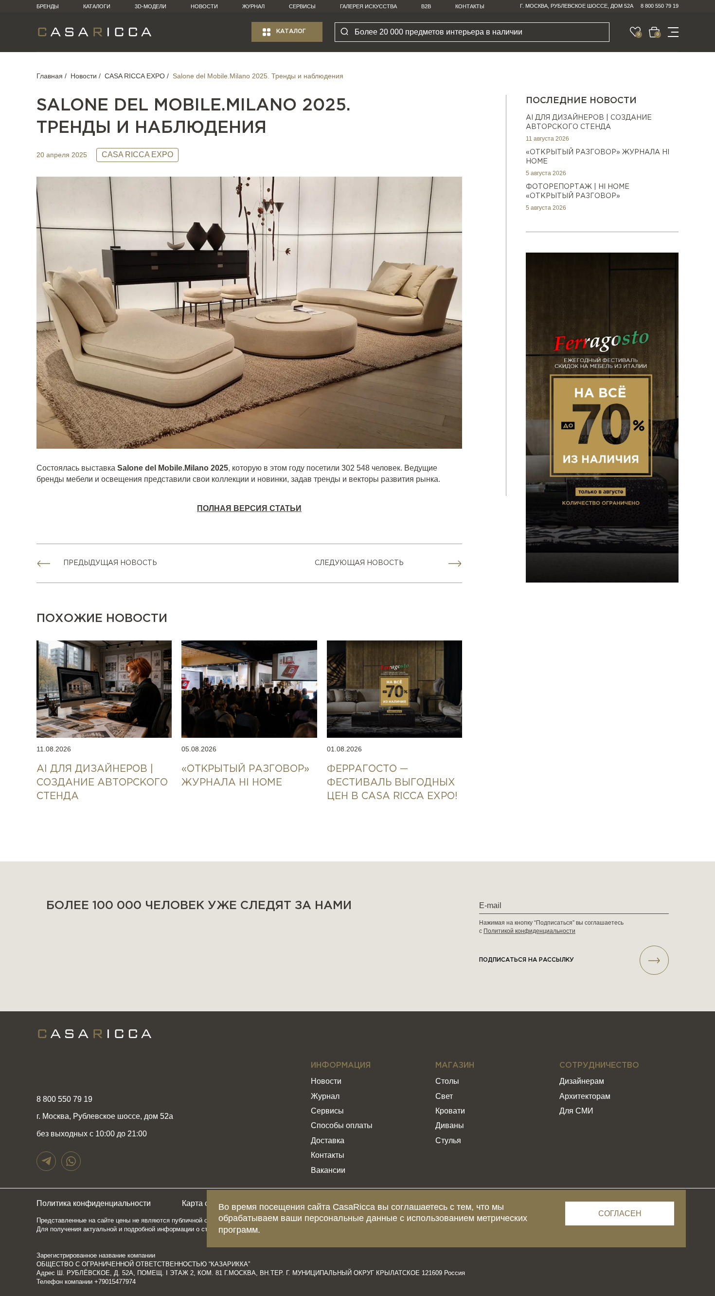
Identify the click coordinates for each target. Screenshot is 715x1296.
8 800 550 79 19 (660, 6)
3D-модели (150, 6)
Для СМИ (576, 1111)
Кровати (450, 1111)
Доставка (327, 1140)
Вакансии (328, 1170)
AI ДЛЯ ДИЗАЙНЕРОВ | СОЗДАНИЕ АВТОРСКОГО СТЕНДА (589, 122)
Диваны (449, 1125)
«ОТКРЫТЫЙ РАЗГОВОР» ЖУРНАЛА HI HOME (597, 157)
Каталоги (96, 6)
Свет (444, 1096)
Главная (49, 76)
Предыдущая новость (110, 563)
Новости (204, 6)
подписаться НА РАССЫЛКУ (526, 960)
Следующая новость (359, 563)
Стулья (448, 1140)
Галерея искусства (368, 6)
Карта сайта (203, 1203)
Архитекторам (584, 1096)
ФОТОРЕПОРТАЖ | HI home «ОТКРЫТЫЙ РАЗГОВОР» (577, 192)
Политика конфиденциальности (93, 1203)
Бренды (47, 6)
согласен (620, 1213)
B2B (426, 6)
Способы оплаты (342, 1125)
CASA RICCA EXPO (135, 76)
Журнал (253, 6)
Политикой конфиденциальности (529, 931)
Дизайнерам (581, 1081)
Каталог (291, 31)
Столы (447, 1081)
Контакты (469, 6)
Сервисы (302, 6)
